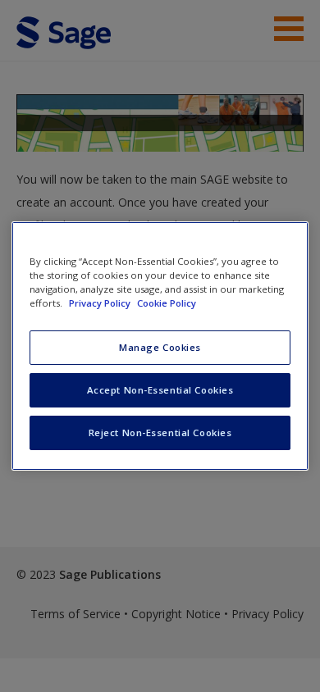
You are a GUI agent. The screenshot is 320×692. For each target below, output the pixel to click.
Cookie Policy (166, 303)
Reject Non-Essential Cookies (160, 432)
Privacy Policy (101, 303)
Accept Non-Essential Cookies (160, 390)
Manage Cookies (160, 347)
